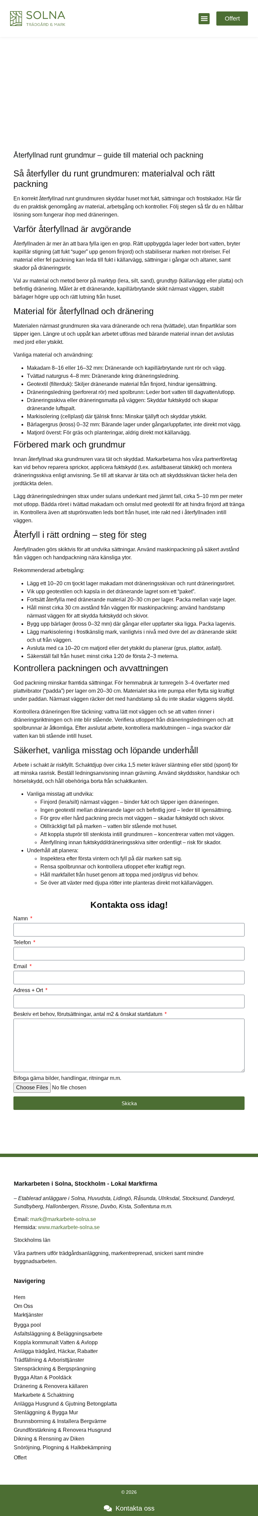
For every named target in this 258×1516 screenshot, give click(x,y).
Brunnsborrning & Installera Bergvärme (60, 1421)
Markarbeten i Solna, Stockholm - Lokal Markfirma (85, 1183)
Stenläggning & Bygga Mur (46, 1412)
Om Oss (23, 1306)
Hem (19, 1297)
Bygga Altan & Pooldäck (43, 1377)
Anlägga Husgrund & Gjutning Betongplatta (65, 1404)
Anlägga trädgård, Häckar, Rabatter (56, 1351)
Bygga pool (27, 1325)
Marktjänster (28, 1315)
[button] (204, 18)
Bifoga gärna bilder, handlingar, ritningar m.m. (67, 1078)
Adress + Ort (28, 990)
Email (21, 966)
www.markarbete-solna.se (69, 1227)
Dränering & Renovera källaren (51, 1386)
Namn (21, 918)
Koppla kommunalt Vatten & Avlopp (56, 1342)
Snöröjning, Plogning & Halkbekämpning (62, 1447)
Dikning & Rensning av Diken (49, 1439)
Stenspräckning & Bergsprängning (55, 1369)
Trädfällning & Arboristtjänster (49, 1360)
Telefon (22, 942)
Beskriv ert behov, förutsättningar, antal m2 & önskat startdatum (88, 1014)
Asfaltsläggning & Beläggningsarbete (58, 1334)
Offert (20, 1457)
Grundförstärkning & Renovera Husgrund (62, 1430)
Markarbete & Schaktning (44, 1395)
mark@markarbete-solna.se (63, 1219)
